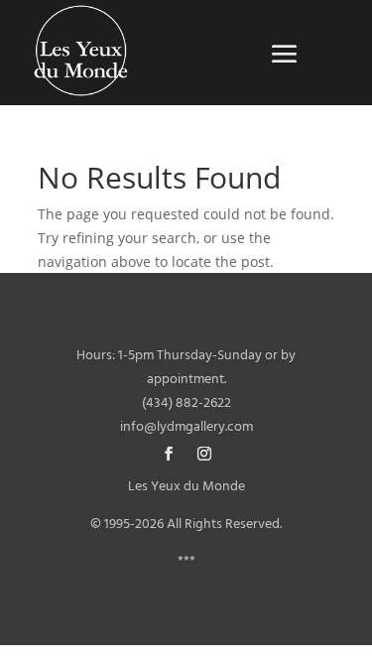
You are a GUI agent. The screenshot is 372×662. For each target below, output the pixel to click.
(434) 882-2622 (186, 403)
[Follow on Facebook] (169, 453)
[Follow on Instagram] (204, 453)
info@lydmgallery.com (186, 427)
